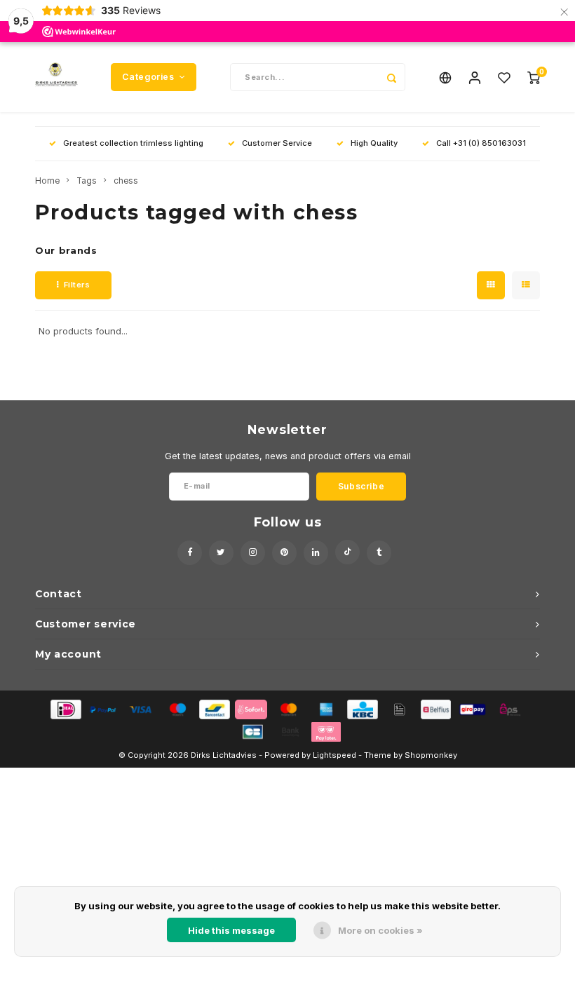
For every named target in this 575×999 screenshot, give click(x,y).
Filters (77, 285)
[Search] (391, 77)
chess (126, 181)
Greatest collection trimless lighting (133, 143)
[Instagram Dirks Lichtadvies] (253, 553)
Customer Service (277, 143)
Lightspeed (334, 755)
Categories (148, 77)
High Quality (374, 143)
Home (47, 181)
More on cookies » (380, 930)
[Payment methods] (65, 708)
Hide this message (231, 930)
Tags (86, 181)
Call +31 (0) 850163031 (481, 143)
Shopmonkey (431, 755)
